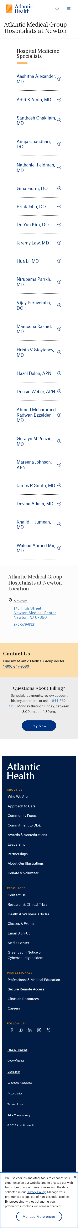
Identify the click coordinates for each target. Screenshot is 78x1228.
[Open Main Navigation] (69, 8)
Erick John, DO (31, 206)
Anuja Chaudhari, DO (34, 144)
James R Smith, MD (36, 485)
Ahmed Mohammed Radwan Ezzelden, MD (36, 415)
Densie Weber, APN (36, 391)
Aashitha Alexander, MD (36, 78)
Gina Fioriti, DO (32, 188)
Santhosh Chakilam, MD (36, 120)
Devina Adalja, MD (35, 503)
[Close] (75, 1177)
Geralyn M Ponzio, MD (34, 441)
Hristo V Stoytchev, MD (35, 352)
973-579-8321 (25, 624)
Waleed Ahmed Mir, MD (36, 548)
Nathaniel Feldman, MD (36, 167)
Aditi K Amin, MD (34, 99)
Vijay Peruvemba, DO (34, 305)
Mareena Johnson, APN (34, 464)
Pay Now (39, 726)
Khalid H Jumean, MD (34, 524)
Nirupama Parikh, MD (34, 281)
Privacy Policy (36, 1192)
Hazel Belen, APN (34, 373)
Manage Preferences (39, 1216)
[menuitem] (36, 796)
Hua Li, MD (28, 261)
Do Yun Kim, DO (33, 224)
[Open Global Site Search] (57, 8)
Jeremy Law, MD (33, 242)
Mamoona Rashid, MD (34, 329)
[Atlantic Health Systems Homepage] (19, 8)
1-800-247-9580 (16, 666)
